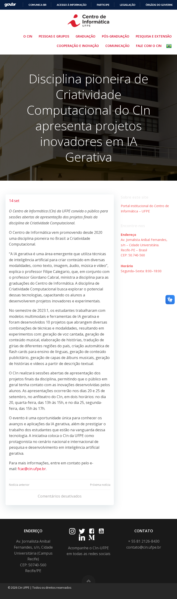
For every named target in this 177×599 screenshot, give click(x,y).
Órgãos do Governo (159, 4)
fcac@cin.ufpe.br (32, 468)
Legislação (127, 4)
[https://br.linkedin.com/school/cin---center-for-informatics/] (82, 537)
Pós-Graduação (115, 36)
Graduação (85, 36)
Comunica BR (37, 4)
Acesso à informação (71, 4)
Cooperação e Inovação (78, 45)
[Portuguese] (170, 46)
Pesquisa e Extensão (154, 36)
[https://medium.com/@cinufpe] (91, 537)
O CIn (27, 36)
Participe (103, 4)
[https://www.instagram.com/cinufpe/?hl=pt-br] (72, 531)
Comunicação (117, 45)
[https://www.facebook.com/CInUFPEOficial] (91, 531)
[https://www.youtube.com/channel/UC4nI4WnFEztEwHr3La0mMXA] (101, 531)
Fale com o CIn (149, 45)
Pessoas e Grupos (54, 36)
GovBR (10, 5)
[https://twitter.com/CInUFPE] (82, 531)
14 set (14, 200)
